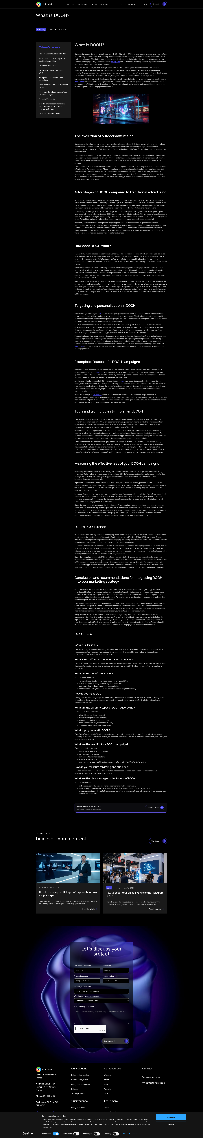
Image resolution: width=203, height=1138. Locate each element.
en (144, 4)
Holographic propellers (80, 1075)
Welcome (70, 4)
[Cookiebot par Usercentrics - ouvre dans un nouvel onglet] (28, 1133)
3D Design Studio (78, 1094)
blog (106, 1084)
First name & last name (82, 965)
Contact (107, 1107)
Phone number (108, 976)
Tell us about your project (84, 1006)
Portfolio (104, 4)
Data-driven (79, 346)
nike (122, 381)
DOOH (101, 313)
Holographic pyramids (79, 1080)
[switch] (76, 1133)
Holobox (74, 1089)
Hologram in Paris (78, 1107)
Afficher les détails (130, 1134)
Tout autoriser (171, 1117)
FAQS (106, 1094)
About (94, 4)
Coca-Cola (99, 372)
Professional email (81, 976)
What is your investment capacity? (87, 996)
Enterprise (107, 965)
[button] (82, 4)
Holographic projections (80, 1084)
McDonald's (97, 395)
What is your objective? (83, 986)
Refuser (171, 1124)
